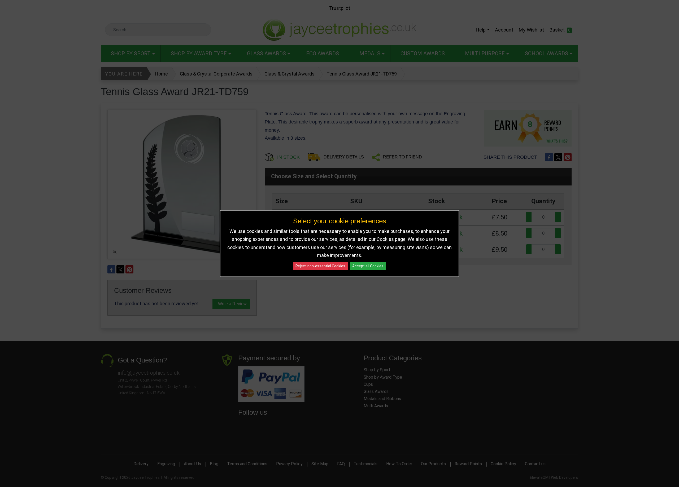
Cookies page (391, 239)
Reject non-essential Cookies (320, 266)
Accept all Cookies (368, 266)
